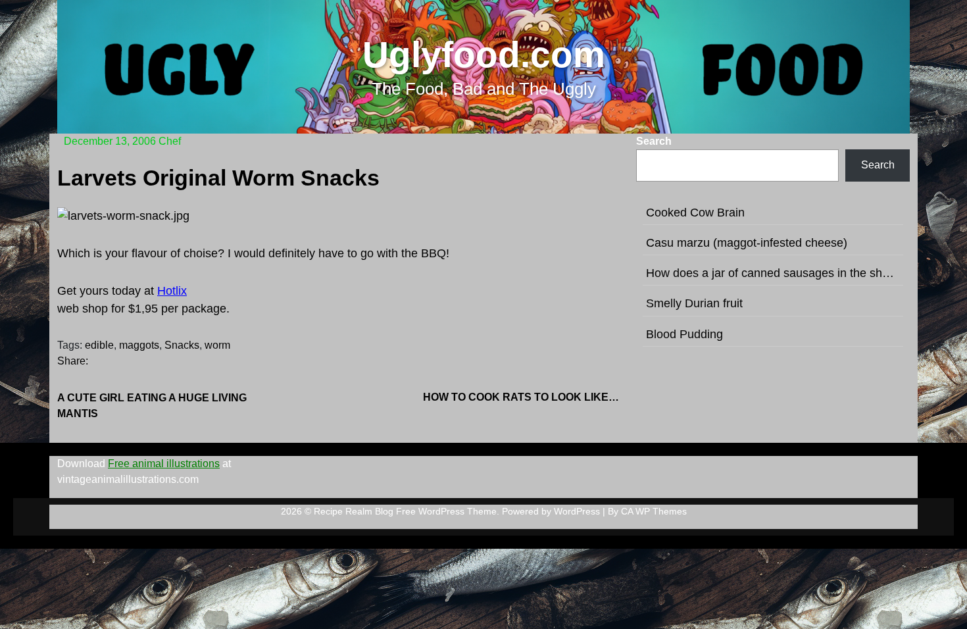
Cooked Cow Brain (695, 212)
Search (654, 141)
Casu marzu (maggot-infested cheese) (746, 242)
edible (99, 345)
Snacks (181, 345)
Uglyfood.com (483, 54)
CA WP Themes (654, 511)
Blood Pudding (684, 334)
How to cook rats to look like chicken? (521, 397)
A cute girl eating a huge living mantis (152, 405)
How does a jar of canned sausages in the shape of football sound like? (773, 273)
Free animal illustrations (164, 463)
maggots (139, 345)
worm (217, 345)
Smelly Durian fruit (694, 303)
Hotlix (172, 290)
